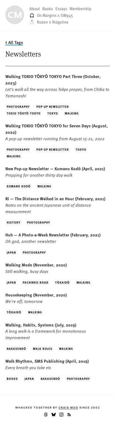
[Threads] (46, 415)
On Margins (46, 15)
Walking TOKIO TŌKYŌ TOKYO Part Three (57, 85)
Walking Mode (36, 268)
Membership (80, 8)
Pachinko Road (35, 282)
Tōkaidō (62, 282)
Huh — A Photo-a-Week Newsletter (53, 238)
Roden (42, 22)
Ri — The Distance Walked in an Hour (55, 204)
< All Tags (14, 42)
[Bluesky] (54, 415)
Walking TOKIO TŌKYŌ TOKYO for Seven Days (56, 132)
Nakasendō (16, 348)
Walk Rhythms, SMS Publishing (47, 364)
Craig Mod (68, 407)
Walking (72, 113)
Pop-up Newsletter (52, 106)
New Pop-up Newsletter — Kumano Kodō (55, 171)
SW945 (67, 15)
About (34, 8)
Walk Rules (42, 348)
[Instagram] (61, 415)
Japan (11, 252)
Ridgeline (60, 22)
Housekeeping (36, 298)
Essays (61, 8)
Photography (18, 106)
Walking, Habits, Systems (45, 331)
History (13, 222)
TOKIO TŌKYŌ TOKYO (24, 113)
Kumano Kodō (19, 186)
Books (47, 8)
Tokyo (52, 113)
